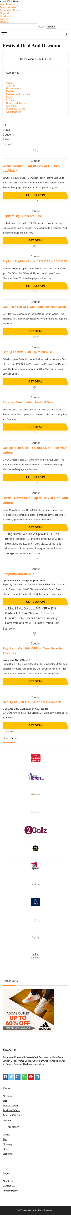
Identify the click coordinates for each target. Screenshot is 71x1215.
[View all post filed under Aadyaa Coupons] (35, 956)
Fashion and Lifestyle (18, 94)
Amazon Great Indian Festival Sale (28, 402)
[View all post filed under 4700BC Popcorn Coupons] (35, 848)
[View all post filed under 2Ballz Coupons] (35, 830)
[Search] (66, 34)
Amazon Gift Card (12, 1115)
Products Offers (11, 1110)
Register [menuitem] (4, 21)
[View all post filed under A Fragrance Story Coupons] (35, 920)
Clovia (6, 1149)
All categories (13, 111)
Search (42, 26)
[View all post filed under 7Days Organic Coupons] (35, 902)
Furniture (11, 100)
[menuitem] (35, 1)
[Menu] (4, 34)
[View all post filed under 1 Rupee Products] (35, 758)
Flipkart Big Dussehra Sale (22, 216)
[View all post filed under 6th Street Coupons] (35, 884)
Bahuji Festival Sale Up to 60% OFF (29, 352)
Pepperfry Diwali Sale (18, 574)
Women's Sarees (16, 108)
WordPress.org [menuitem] (8, 4)
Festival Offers (10, 1105)
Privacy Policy (10, 1190)
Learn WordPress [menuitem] (10, 10)
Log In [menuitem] (3, 19)
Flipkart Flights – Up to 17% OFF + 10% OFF (35, 261)
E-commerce (13, 88)
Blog (5, 1100)
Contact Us (9, 1185)
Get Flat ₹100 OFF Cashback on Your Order (34, 307)
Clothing (10, 85)
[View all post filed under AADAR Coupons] (35, 938)
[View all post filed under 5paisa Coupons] (35, 866)
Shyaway (7, 1144)
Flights (9, 97)
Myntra (6, 1134)
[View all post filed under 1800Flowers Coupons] (35, 776)
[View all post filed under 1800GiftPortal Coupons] (35, 794)
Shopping (11, 105)
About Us (8, 1181)
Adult (9, 82)
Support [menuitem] (4, 13)
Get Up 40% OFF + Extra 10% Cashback (32, 702)
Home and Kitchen (16, 103)
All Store (7, 1096)
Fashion (10, 91)
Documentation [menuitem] (8, 7)
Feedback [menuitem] (5, 16)
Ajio (5, 1139)
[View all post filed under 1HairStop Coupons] (35, 812)
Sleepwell (8, 1153)
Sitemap (7, 1120)
